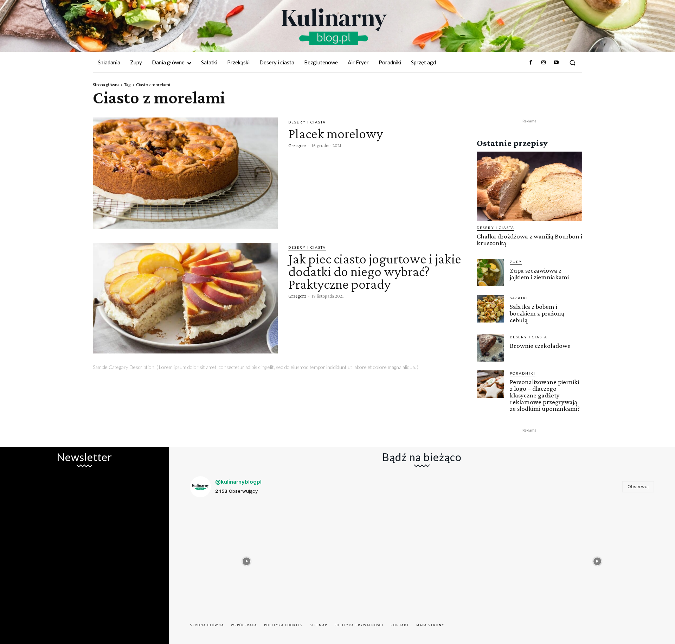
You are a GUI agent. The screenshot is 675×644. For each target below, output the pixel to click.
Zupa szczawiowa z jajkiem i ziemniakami (539, 274)
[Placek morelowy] (185, 173)
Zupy (516, 262)
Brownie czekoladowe (540, 345)
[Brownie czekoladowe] (490, 348)
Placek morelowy (335, 133)
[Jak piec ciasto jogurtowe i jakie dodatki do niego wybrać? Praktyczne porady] (185, 298)
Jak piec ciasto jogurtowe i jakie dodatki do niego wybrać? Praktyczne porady (374, 271)
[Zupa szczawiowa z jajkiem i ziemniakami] (490, 272)
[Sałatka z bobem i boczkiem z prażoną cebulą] (490, 309)
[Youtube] (556, 62)
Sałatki (519, 298)
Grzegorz (297, 145)
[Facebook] (530, 62)
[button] (572, 62)
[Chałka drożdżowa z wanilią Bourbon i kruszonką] (529, 186)
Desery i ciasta (307, 122)
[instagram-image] (246, 560)
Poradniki (522, 373)
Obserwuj (638, 486)
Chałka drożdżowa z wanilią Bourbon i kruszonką (529, 239)
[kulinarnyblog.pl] (334, 26)
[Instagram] (543, 62)
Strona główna (106, 84)
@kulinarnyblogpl (238, 481)
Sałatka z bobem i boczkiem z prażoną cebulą (537, 313)
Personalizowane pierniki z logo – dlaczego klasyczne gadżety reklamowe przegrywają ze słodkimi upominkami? (545, 395)
